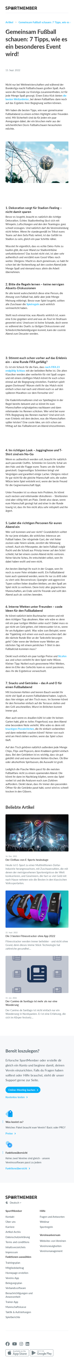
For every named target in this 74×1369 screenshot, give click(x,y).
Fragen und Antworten (52, 1216)
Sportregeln (46, 1226)
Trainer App (12, 1301)
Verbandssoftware (16, 1287)
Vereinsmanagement (51, 1250)
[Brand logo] (21, 9)
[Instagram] (21, 1344)
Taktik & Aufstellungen (18, 1312)
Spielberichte (13, 1317)
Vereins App (12, 1278)
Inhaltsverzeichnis (16, 1247)
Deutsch (14, 1202)
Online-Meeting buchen (22, 1089)
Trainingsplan (13, 1262)
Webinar (44, 1221)
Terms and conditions (17, 1242)
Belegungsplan (14, 1282)
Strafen (62, 656)
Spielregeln (33, 304)
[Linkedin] (27, 1344)
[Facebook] (8, 1344)
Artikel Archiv (13, 1231)
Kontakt (10, 1216)
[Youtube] (14, 1344)
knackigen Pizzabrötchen (20, 728)
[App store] (17, 1353)
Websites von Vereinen (53, 1240)
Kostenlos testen (15, 1097)
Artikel (9, 22)
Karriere (10, 1226)
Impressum (12, 1252)
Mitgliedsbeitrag (15, 1267)
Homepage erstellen (17, 1272)
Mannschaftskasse (16, 1306)
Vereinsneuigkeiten (50, 1245)
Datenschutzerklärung (18, 1237)
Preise (9, 1133)
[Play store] (41, 1353)
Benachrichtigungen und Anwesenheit (19, 1295)
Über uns (11, 1221)
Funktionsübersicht (17, 1168)
